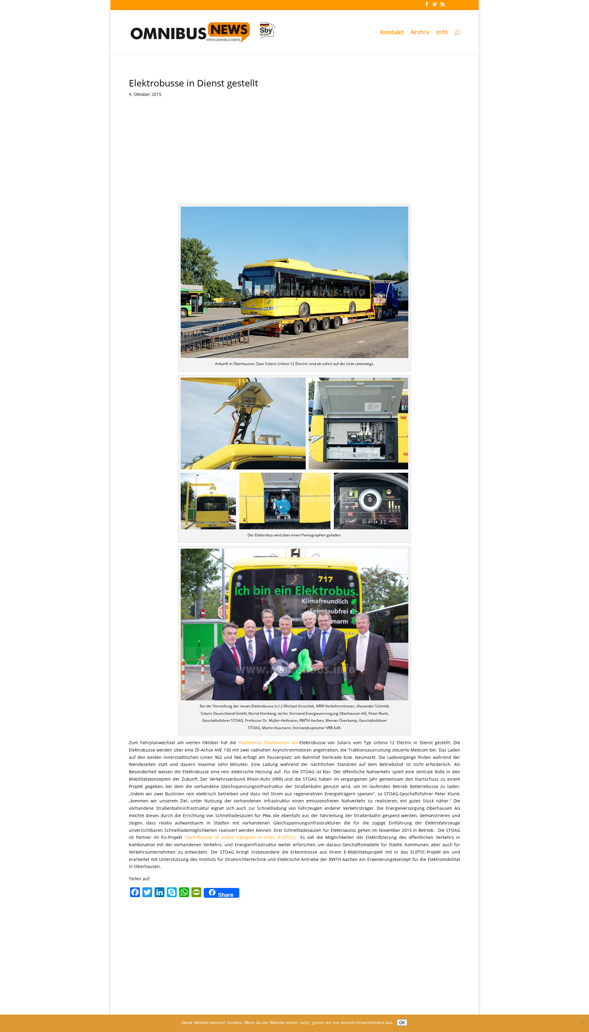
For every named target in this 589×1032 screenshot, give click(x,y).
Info (442, 33)
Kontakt (392, 33)
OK (402, 1022)
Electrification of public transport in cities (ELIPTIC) (239, 837)
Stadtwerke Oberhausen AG (267, 742)
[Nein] (581, 1023)
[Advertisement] (294, 149)
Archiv (419, 33)
